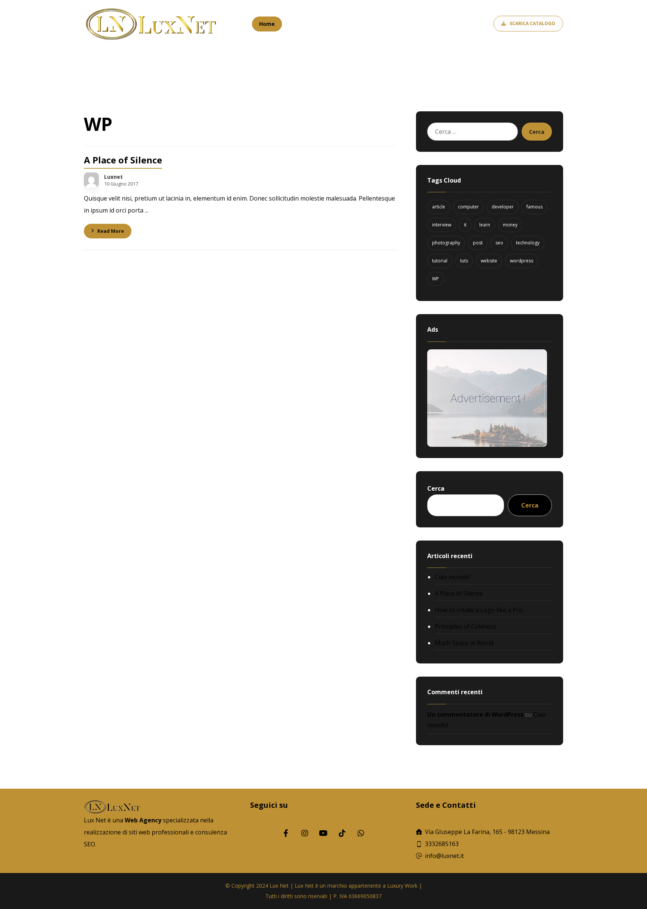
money (510, 225)
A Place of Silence (459, 593)
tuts (464, 261)
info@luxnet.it (444, 856)
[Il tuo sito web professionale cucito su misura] (151, 24)
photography (446, 243)
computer (468, 207)
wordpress (521, 261)
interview (441, 225)
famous (534, 207)
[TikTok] (342, 833)
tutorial (439, 261)
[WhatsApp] (360, 833)
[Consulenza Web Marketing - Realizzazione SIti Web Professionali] (91, 68)
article (438, 207)
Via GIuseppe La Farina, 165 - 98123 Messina (487, 832)
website (489, 261)
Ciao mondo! (452, 577)
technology (528, 243)
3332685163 (442, 844)
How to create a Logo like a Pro (479, 610)
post (478, 243)
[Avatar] (91, 179)
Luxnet (113, 177)
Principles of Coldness (465, 626)
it (465, 225)
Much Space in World (464, 643)
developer (503, 207)
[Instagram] (304, 833)
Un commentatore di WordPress (475, 714)
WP (435, 279)
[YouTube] (323, 833)
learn (484, 225)
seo (499, 243)
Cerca (536, 131)
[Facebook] (286, 833)
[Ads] (489, 398)
